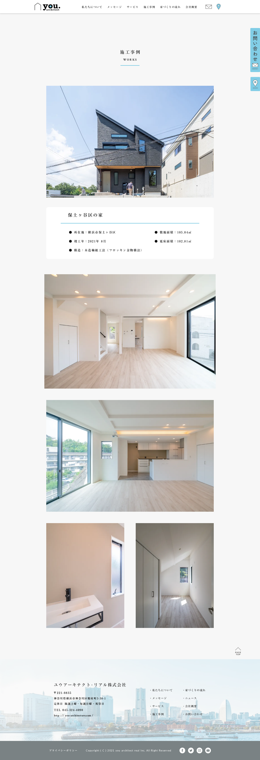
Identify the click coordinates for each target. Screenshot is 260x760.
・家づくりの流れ (194, 690)
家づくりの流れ (170, 6)
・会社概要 (189, 706)
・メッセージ (158, 698)
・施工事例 (156, 714)
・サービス (156, 706)
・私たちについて (161, 690)
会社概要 (191, 6)
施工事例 (149, 6)
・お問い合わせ (192, 714)
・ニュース (189, 698)
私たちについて (92, 6)
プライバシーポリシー (63, 750)
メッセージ (114, 6)
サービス (133, 6)
